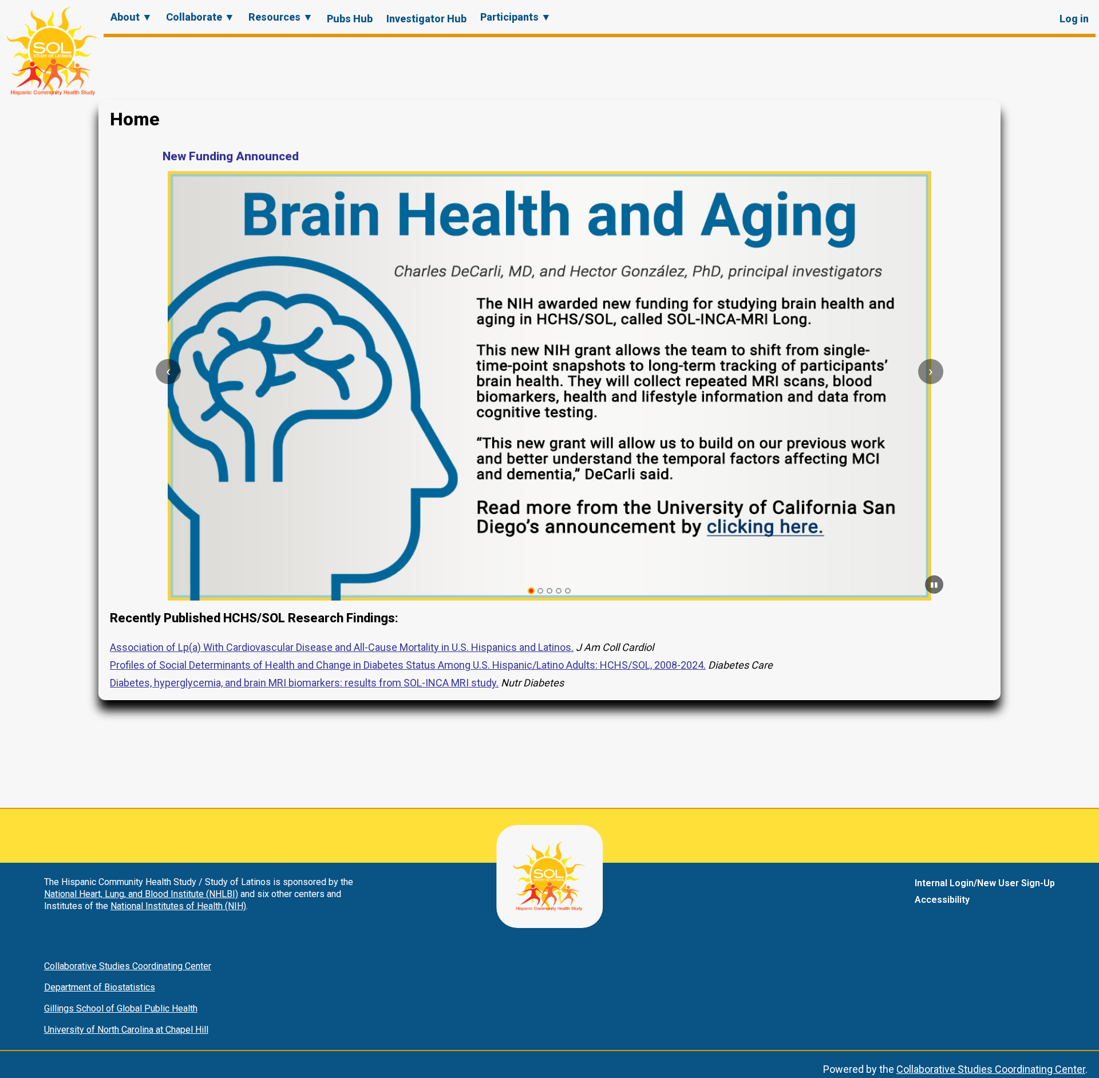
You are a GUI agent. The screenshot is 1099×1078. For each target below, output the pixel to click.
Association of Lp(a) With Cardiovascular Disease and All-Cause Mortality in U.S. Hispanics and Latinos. (342, 647)
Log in (1074, 19)
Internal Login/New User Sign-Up (985, 883)
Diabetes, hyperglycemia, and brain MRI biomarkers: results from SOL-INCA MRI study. (304, 683)
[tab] (531, 591)
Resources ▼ (280, 17)
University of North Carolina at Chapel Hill (126, 1029)
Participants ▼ (515, 17)
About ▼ (131, 17)
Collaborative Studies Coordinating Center (127, 966)
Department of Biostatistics (99, 987)
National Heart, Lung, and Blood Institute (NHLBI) (141, 894)
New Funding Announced (231, 156)
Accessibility (942, 899)
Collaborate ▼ (200, 17)
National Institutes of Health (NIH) (178, 906)
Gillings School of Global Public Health (120, 1008)
